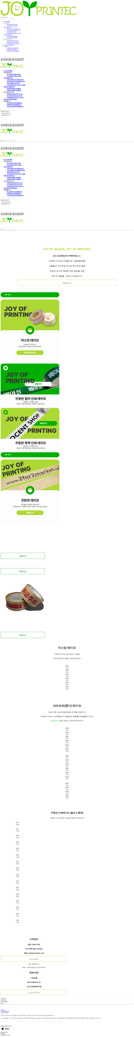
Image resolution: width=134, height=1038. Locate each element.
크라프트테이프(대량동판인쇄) (14, 30)
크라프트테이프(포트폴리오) (13, 51)
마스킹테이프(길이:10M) (12, 26)
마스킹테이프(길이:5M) (12, 24)
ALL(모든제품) (7, 21)
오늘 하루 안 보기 (5, 1035)
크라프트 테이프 (22, 629)
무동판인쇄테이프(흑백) (12, 37)
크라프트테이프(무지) (12, 31)
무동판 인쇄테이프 (8, 34)
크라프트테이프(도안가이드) (13, 43)
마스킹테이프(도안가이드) (13, 42)
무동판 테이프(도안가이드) (13, 40)
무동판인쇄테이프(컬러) (12, 36)
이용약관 (3, 1010)
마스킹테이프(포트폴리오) (13, 48)
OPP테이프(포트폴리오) (12, 49)
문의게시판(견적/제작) (9, 45)
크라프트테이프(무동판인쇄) (13, 28)
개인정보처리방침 (5, 1011)
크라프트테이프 (7, 27)
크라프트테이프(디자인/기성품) (14, 33)
